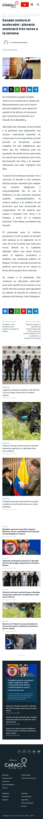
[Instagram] (24, 751)
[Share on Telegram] (35, 89)
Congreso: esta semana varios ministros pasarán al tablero (10, 327)
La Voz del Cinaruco (17, 815)
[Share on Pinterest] (23, 89)
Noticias (10, 15)
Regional (5, 526)
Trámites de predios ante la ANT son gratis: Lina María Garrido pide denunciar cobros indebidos (20, 504)
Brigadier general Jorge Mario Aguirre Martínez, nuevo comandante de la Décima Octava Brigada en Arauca (20, 531)
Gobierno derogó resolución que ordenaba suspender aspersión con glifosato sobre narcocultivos (21, 594)
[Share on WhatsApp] (17, 89)
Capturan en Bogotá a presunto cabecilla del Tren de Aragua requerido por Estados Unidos (20, 562)
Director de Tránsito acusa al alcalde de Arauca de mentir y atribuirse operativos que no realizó (20, 626)
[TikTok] (29, 751)
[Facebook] (19, 751)
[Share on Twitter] (11, 89)
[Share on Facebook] (5, 89)
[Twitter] (34, 751)
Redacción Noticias (16, 690)
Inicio (4, 15)
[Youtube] (39, 751)
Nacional (5, 558)
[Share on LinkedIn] (29, 89)
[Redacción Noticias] (7, 42)
